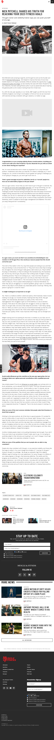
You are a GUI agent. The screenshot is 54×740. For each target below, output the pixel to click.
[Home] (2, 2)
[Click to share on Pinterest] (1, 371)
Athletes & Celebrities (8, 669)
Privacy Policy (4, 717)
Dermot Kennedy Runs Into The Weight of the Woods (38, 626)
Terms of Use (4, 716)
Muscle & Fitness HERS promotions (13, 555)
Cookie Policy (4, 719)
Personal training (35, 499)
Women (25, 552)
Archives (5, 682)
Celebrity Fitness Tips (8, 495)
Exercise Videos (31, 669)
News (25, 473)
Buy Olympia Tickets (8, 679)
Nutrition (5, 667)
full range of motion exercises (29, 337)
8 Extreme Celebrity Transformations (33, 476)
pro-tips (44, 499)
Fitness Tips (26, 495)
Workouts (5, 664)
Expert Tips (18, 495)
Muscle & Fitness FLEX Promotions (13, 557)
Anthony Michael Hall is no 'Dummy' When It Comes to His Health (37, 609)
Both (17, 552)
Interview (13, 499)
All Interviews (27, 640)
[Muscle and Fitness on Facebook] (20, 574)
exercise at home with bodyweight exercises (18, 187)
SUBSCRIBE (45, 553)
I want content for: (8, 552)
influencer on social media (29, 384)
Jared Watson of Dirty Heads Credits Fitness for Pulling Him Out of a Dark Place (37, 591)
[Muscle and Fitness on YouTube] (29, 574)
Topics (28, 664)
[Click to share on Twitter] (1, 368)
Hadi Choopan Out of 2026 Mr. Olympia (45, 521)
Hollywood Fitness (35, 495)
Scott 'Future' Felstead (10, 23)
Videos (28, 667)
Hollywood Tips (46, 495)
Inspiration (5, 499)
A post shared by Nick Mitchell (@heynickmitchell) (25, 251)
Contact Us (3, 714)
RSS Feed (29, 674)
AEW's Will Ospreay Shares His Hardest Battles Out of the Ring (18, 521)
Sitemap (5, 684)
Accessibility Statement (6, 720)
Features (5, 671)
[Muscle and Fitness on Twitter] (24, 574)
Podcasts (29, 671)
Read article (28, 485)
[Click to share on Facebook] (1, 366)
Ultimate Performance (13, 80)
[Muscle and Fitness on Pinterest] (34, 574)
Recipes (5, 674)
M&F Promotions (9, 554)
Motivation (26, 499)
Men (20, 552)
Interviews (5, 8)
